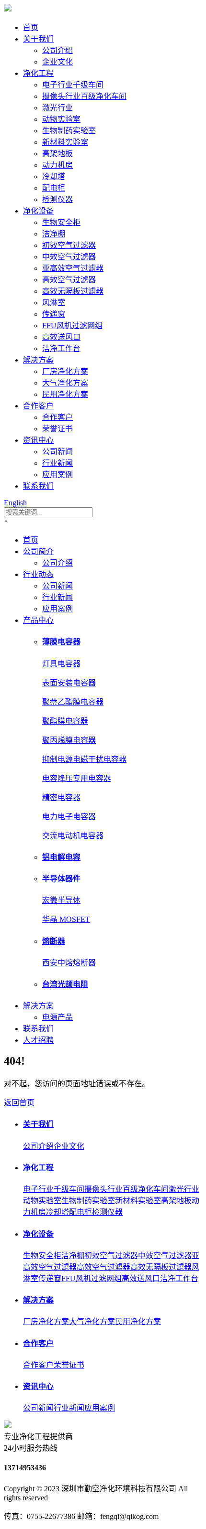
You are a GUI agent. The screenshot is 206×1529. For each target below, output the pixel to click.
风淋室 (53, 303)
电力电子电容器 (69, 817)
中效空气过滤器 (69, 257)
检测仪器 (57, 199)
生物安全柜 (61, 222)
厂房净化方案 (65, 371)
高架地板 (57, 154)
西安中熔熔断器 (69, 963)
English (15, 503)
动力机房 (57, 165)
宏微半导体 (61, 900)
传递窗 (53, 314)
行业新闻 (57, 463)
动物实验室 (61, 119)
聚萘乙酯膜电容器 (72, 702)
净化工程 (38, 73)
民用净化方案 (65, 394)
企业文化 (57, 62)
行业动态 (38, 574)
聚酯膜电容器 (65, 721)
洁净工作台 (61, 348)
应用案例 (57, 474)
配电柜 (53, 188)
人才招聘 (38, 1040)
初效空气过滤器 (69, 245)
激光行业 (57, 108)
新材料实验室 (65, 142)
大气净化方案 (65, 383)
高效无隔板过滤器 (72, 291)
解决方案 (38, 360)
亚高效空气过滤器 (72, 268)
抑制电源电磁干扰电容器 (84, 759)
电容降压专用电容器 (76, 778)
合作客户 (38, 406)
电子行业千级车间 (72, 85)
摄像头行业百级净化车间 (84, 96)
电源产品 (57, 1017)
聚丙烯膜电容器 (69, 740)
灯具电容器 (61, 664)
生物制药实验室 (69, 131)
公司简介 (38, 551)
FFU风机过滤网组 (72, 325)
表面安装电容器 (69, 683)
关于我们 (38, 39)
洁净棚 (53, 234)
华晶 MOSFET (66, 919)
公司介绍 (57, 50)
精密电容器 (61, 797)
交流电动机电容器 (72, 836)
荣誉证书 (57, 429)
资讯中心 (38, 440)
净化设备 (38, 211)
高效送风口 (61, 337)
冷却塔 (53, 176)
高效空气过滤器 (69, 280)
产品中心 (38, 620)
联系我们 (38, 486)
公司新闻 (57, 452)
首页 (30, 27)
